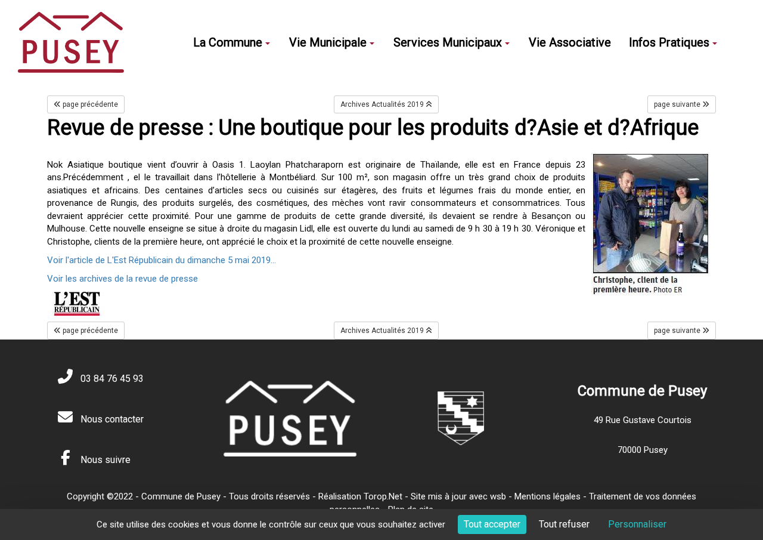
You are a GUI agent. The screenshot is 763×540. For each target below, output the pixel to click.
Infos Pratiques (669, 42)
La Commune (227, 42)
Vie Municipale (328, 42)
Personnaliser (637, 524)
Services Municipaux (447, 42)
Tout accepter (492, 524)
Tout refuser (564, 524)
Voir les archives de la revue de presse (122, 278)
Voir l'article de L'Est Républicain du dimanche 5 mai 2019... (161, 260)
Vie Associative (570, 42)
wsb (498, 496)
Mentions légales (547, 496)
